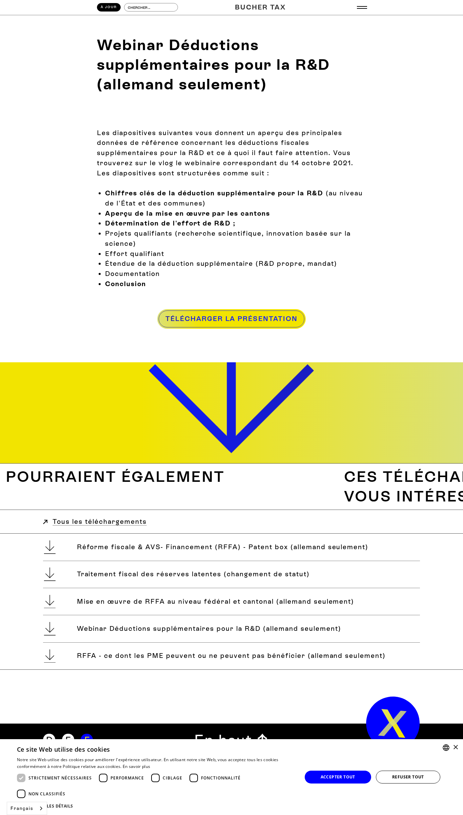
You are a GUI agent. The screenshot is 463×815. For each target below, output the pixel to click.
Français (22, 808)
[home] (393, 723)
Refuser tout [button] (408, 777)
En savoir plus (136, 766)
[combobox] (27, 808)
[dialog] (231, 777)
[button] (362, 7)
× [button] (455, 747)
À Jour (109, 7)
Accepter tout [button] (338, 777)
